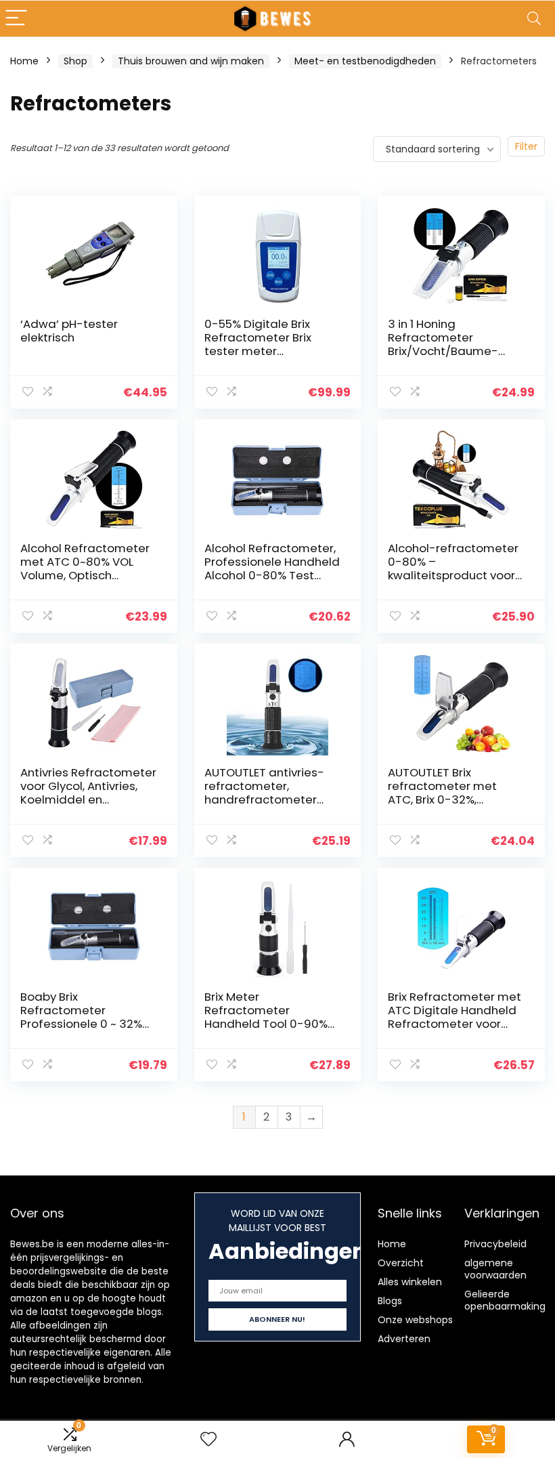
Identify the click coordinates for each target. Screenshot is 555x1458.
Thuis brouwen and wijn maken (191, 61)
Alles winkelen (410, 1282)
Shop (75, 61)
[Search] (534, 19)
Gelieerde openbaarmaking (505, 1300)
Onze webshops (415, 1320)
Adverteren (404, 1339)
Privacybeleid (495, 1244)
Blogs (390, 1301)
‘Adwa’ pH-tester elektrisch (69, 331)
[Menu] (16, 19)
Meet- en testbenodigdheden (365, 61)
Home (24, 61)
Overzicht (401, 1263)
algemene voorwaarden (495, 1269)
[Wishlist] (208, 1439)
